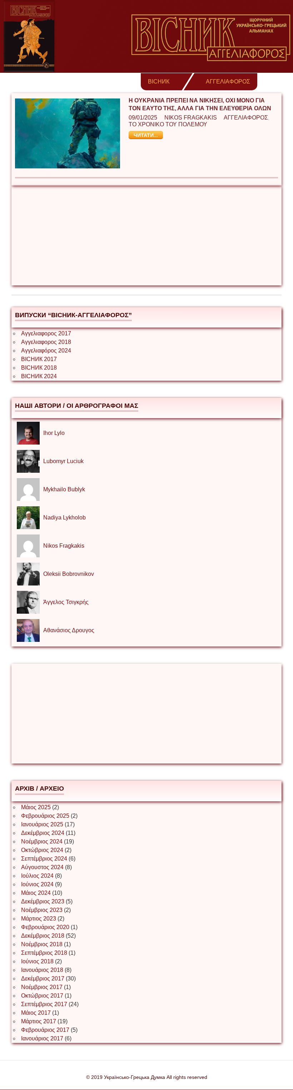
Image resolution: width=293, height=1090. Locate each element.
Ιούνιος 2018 (37, 961)
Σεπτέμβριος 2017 (44, 1004)
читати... (146, 135)
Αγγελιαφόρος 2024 (46, 351)
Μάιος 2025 (36, 807)
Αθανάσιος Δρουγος (68, 630)
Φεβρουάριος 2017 (45, 1030)
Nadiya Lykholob (64, 517)
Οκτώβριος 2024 (42, 850)
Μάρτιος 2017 (38, 1021)
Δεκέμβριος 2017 (42, 978)
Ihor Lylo (54, 433)
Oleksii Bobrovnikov (68, 574)
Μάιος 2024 (36, 893)
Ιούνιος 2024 (37, 884)
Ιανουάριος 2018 (42, 970)
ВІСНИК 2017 (39, 359)
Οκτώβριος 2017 (42, 996)
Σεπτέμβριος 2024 (44, 859)
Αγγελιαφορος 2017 (46, 333)
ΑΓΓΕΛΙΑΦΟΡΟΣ (228, 81)
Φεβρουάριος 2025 (45, 816)
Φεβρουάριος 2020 (45, 927)
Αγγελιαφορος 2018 (46, 342)
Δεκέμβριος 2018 (42, 936)
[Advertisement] (146, 235)
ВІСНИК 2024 (39, 376)
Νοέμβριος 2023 (42, 910)
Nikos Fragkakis (190, 118)
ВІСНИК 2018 (39, 368)
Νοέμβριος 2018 (42, 944)
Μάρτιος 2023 (38, 919)
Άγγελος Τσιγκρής (66, 602)
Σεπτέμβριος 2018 (44, 953)
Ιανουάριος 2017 (42, 1038)
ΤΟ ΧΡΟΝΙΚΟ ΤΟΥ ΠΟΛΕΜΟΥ (168, 124)
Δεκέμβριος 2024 (42, 833)
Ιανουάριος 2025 (42, 824)
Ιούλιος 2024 (37, 876)
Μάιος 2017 (36, 1013)
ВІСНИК (158, 81)
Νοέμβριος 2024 (42, 841)
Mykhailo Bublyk (64, 489)
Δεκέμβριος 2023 (42, 901)
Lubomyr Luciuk (63, 461)
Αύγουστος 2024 (42, 867)
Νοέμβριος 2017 (42, 987)
